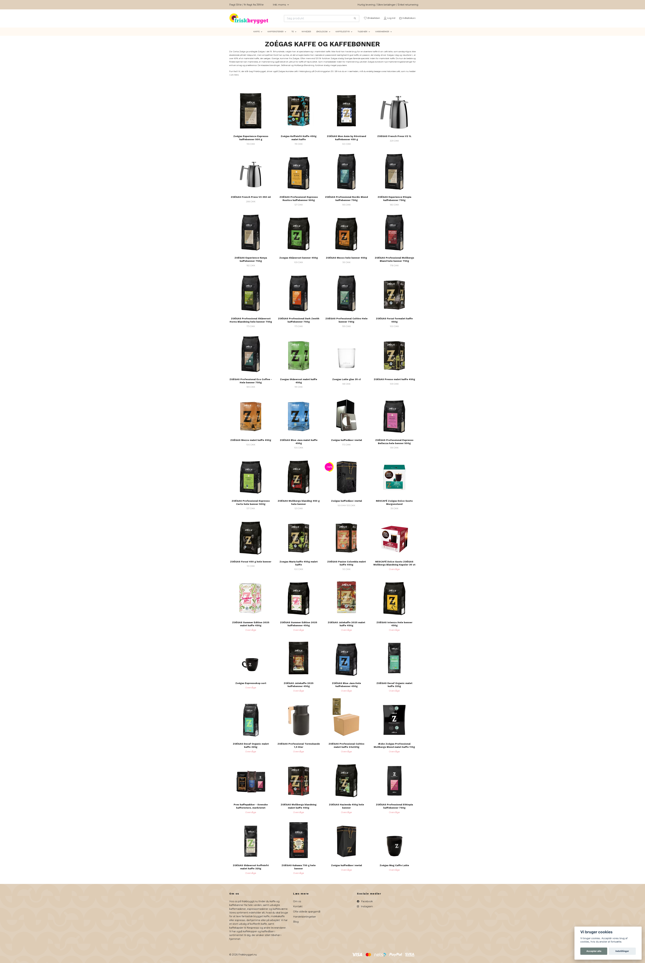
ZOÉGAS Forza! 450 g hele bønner (250, 565)
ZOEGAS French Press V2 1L (394, 140)
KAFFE (256, 36)
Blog (296, 925)
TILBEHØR (362, 36)
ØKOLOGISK (322, 36)
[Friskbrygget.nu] (275, 18)
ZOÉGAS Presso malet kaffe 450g (394, 383)
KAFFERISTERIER (276, 36)
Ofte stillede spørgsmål (306, 915)
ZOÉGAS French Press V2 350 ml (251, 201)
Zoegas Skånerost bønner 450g (298, 262)
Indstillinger (622, 951)
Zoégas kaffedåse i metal (346, 444)
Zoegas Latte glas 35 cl (346, 383)
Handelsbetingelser (304, 920)
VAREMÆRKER (382, 36)
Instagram (366, 910)
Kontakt (298, 910)
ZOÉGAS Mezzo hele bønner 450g (346, 262)
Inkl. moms (280, 4)
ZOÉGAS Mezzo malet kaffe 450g (250, 444)
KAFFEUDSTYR (343, 36)
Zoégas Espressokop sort (250, 687)
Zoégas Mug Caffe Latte (394, 869)
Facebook (366, 905)
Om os (297, 905)
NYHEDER (306, 36)
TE (292, 36)
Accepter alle (593, 951)
